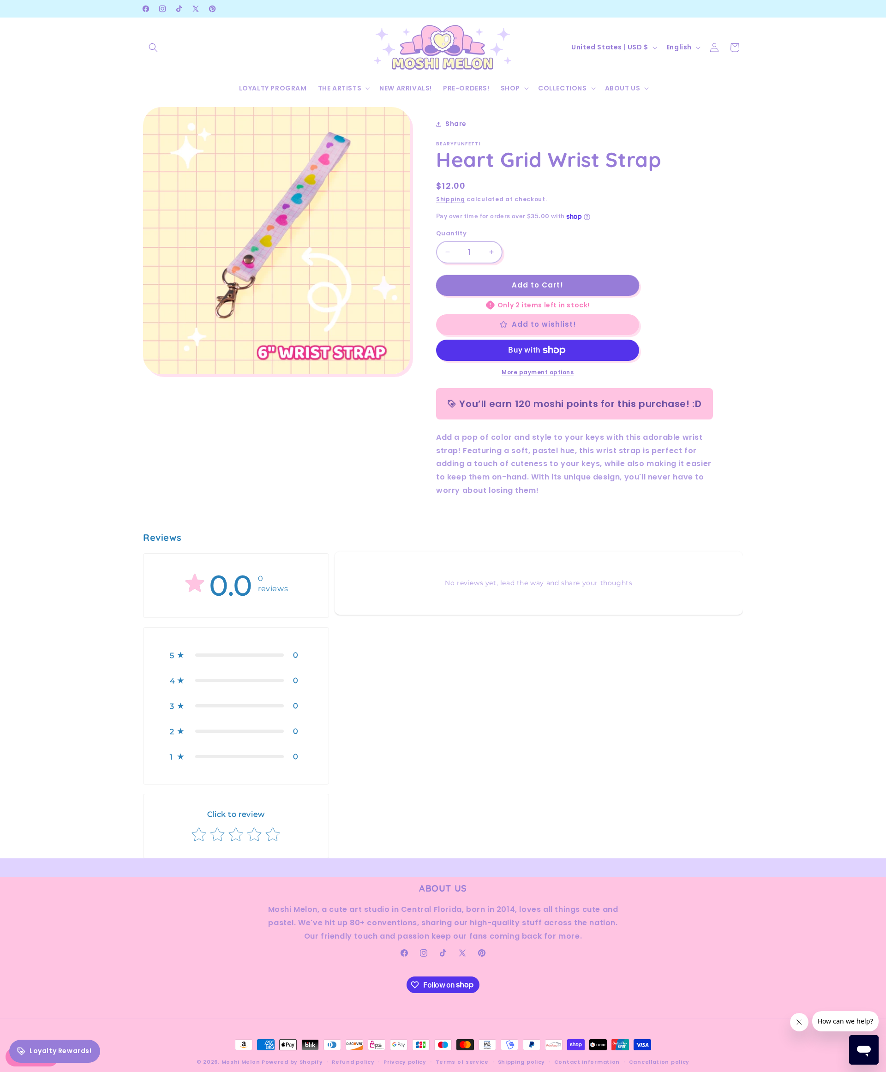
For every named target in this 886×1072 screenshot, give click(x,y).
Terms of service (462, 1061)
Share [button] (456, 123)
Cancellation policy (659, 1061)
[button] (153, 47)
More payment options (538, 372)
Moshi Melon (241, 1062)
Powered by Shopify (292, 1062)
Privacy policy (404, 1061)
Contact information (587, 1061)
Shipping (450, 199)
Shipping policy (521, 1061)
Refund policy (353, 1061)
